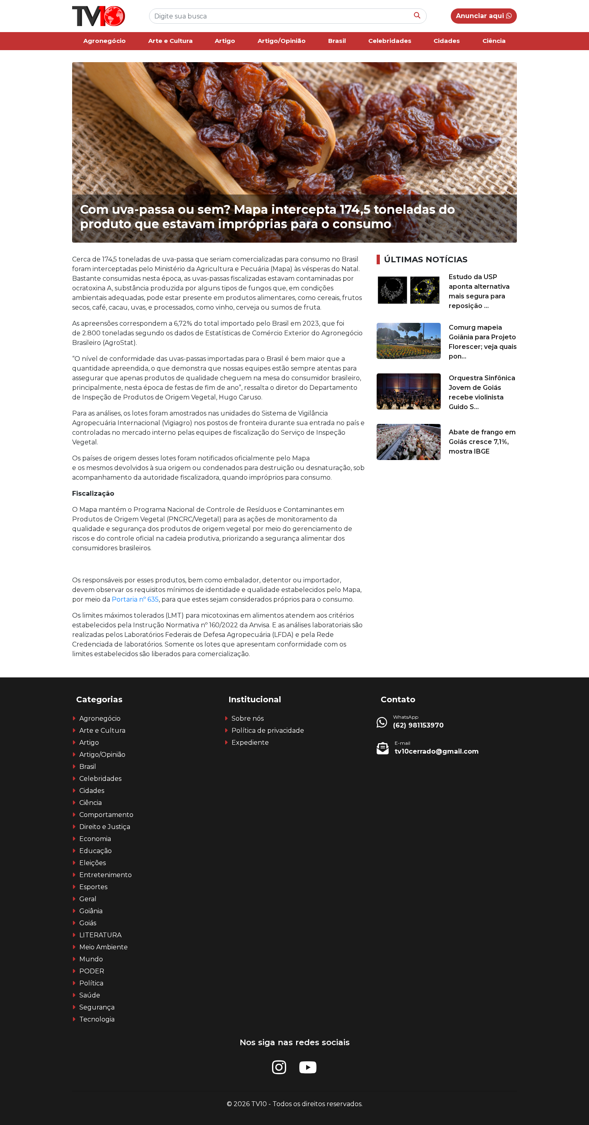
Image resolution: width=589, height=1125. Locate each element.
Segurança (97, 1007)
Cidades (447, 41)
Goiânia (91, 911)
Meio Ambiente (103, 947)
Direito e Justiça (104, 827)
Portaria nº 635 (135, 599)
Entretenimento (105, 875)
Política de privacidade (268, 730)
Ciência (494, 41)
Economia (95, 839)
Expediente (250, 742)
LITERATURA (100, 935)
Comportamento (106, 815)
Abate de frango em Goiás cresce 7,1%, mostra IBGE (482, 441)
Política (91, 983)
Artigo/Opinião (282, 41)
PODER (91, 971)
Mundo (91, 959)
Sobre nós (248, 718)
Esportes (93, 887)
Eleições (92, 863)
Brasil (337, 41)
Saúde (89, 995)
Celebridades (389, 41)
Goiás (87, 923)
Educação (95, 851)
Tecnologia (97, 1019)
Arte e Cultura (170, 41)
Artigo (225, 41)
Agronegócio (104, 41)
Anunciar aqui (481, 16)
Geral (88, 899)
